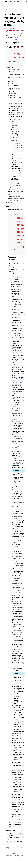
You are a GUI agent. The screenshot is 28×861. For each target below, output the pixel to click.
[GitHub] (14, 854)
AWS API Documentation (17, 40)
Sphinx (11, 856)
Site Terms (11, 858)
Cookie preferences (19, 858)
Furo (22, 856)
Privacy (7, 858)
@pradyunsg (17, 856)
